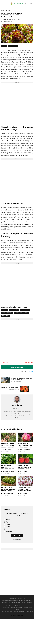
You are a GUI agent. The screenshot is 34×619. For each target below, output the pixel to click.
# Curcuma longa (25, 310)
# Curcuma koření (14, 310)
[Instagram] (16, 408)
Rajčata (8, 519)
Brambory (9, 531)
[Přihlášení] (25, 3)
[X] (20, 408)
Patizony (8, 524)
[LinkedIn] (14, 408)
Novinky (4, 46)
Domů (2, 611)
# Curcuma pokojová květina (21, 312)
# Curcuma (4, 310)
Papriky (8, 522)
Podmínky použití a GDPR (20, 611)
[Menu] (31, 3)
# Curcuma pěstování (7, 312)
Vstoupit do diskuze (17, 367)
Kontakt (7, 611)
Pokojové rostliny (13, 46)
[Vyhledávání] (28, 3)
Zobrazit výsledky (17, 539)
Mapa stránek (17, 613)
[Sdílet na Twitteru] (32, 372)
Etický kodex (30, 611)
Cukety (8, 526)
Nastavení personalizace (17, 615)
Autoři (11, 611)
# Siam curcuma (5, 315)
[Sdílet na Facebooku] (29, 372)
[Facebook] (18, 408)
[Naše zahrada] (17, 3)
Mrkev (8, 529)
